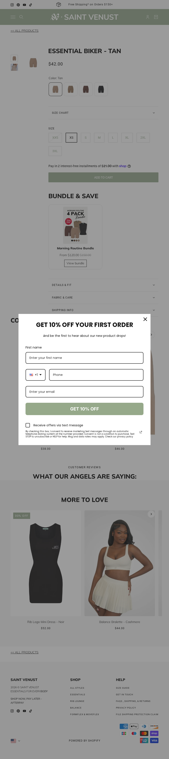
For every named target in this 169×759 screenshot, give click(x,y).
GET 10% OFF (84, 409)
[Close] (145, 319)
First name (34, 347)
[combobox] (36, 375)
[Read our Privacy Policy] (140, 432)
